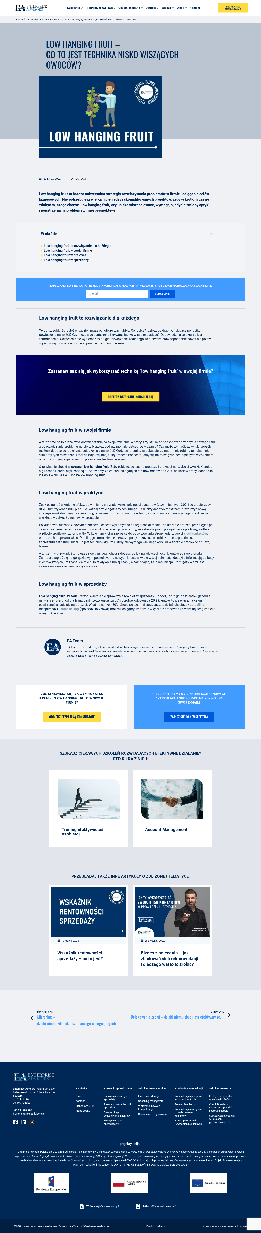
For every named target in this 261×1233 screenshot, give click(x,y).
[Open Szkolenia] (82, 8)
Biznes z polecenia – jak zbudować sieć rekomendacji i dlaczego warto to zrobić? (169, 958)
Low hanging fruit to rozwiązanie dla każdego (77, 245)
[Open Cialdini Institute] (142, 8)
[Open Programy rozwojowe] (114, 8)
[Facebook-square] (15, 1122)
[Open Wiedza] (173, 8)
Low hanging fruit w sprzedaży (66, 259)
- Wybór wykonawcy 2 (159, 1206)
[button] (211, 233)
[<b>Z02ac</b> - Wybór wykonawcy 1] (81, 1206)
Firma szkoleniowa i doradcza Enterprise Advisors (41, 19)
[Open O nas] (186, 8)
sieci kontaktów (195, 533)
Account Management (166, 829)
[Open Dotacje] (157, 8)
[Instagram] (31, 1122)
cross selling (69, 609)
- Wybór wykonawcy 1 (102, 1206)
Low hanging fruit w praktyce (65, 255)
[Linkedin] (23, 1122)
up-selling (197, 605)
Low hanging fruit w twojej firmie (68, 250)
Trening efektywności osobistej (82, 831)
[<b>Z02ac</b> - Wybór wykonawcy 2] (138, 1206)
